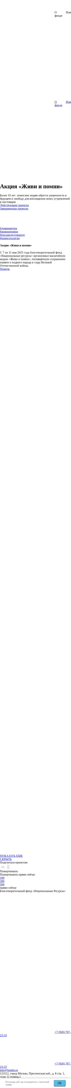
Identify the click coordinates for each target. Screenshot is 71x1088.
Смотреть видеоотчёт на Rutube (35, 414)
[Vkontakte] (2, 867)
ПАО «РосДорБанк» (16, 527)
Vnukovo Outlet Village (17, 566)
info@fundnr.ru (9, 1070)
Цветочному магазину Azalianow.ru (23, 578)
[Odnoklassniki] (8, 867)
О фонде (58, 103)
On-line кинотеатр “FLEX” (44, 515)
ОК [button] (60, 1083)
